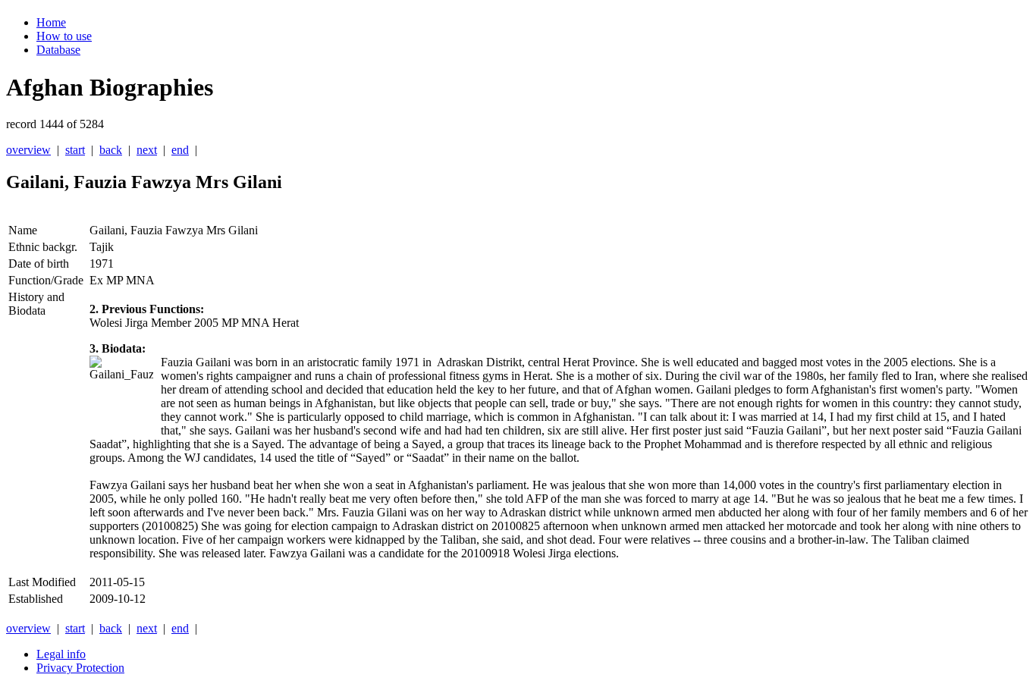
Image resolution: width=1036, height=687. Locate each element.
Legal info (61, 654)
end (180, 149)
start (75, 149)
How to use (64, 36)
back (110, 149)
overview (28, 149)
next (147, 149)
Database (58, 49)
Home (51, 22)
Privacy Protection (80, 667)
